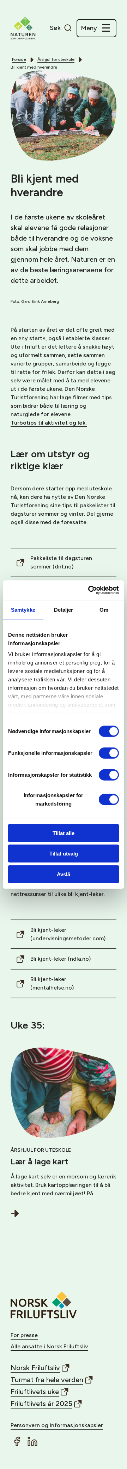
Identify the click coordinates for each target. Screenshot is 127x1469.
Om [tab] (103, 609)
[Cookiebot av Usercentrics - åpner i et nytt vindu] (89, 590)
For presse (24, 1335)
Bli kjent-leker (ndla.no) (60, 958)
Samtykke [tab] (23, 609)
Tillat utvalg (63, 854)
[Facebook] (17, 1441)
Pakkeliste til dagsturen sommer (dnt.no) (61, 562)
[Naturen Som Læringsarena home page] (23, 28)
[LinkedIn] (32, 1441)
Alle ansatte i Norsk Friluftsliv (49, 1346)
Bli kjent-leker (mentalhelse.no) (52, 983)
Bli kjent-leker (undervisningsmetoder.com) (67, 934)
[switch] (109, 752)
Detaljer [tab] (63, 609)
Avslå (63, 874)
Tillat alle (63, 833)
